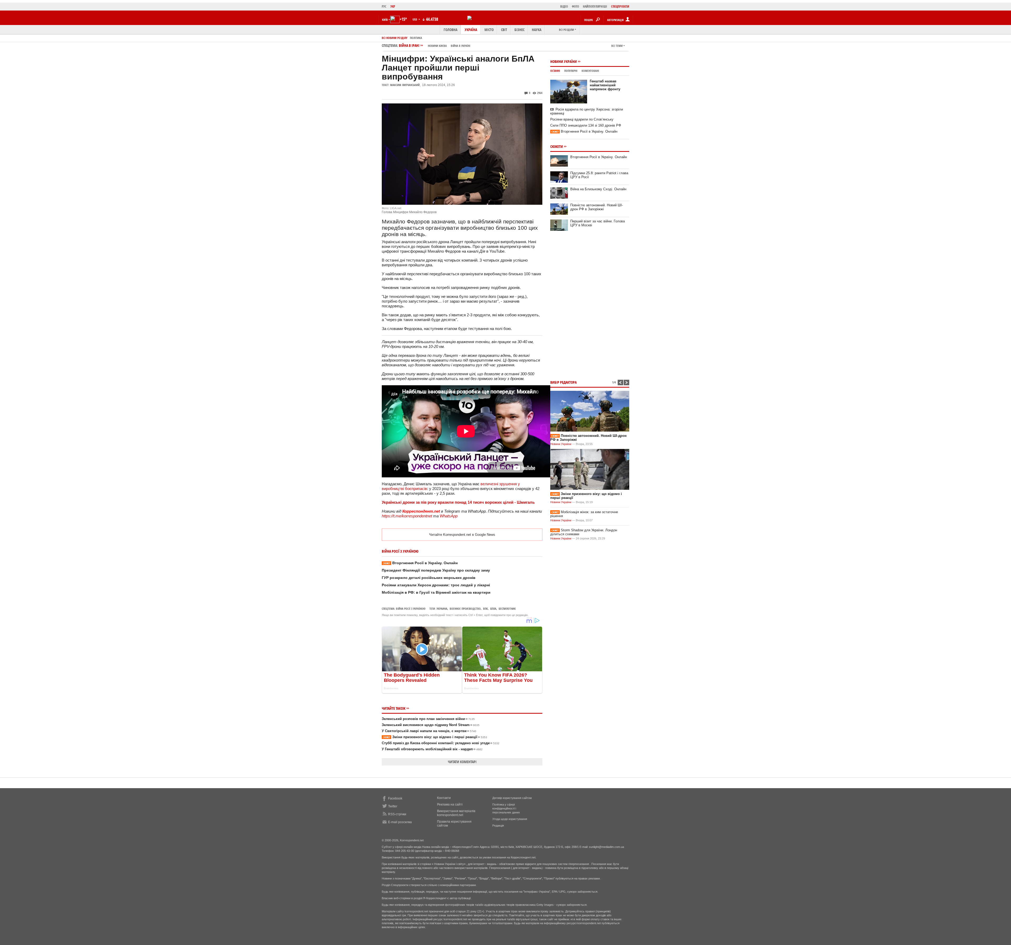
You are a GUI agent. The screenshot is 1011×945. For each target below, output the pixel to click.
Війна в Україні (460, 46)
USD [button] (415, 19)
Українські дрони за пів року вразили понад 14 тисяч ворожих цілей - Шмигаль (458, 502)
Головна (450, 29)
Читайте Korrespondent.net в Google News (462, 535)
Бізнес (519, 29)
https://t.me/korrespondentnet (407, 516)
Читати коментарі (462, 761)
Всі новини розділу (394, 38)
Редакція (498, 825)
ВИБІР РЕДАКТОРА (563, 382)
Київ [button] (385, 20)
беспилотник (507, 609)
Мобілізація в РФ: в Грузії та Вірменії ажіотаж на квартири (436, 592)
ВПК (485, 609)
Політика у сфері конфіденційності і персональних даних (506, 808)
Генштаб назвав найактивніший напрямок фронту (605, 85)
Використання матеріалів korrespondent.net (456, 813)
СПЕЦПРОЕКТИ (620, 6)
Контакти (444, 798)
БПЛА (493, 609)
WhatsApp (449, 516)
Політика (416, 38)
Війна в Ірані (434, 45)
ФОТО (575, 6)
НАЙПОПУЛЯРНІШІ (595, 6)
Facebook (395, 798)
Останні (555, 71)
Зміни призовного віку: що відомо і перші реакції (435, 737)
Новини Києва (437, 46)
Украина (442, 609)
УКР (392, 6)
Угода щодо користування (509, 819)
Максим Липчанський (405, 85)
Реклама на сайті (450, 804)
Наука (536, 29)
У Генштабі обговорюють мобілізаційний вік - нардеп (432, 749)
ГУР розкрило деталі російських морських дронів (428, 578)
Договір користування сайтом (512, 797)
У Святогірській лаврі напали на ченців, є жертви (429, 731)
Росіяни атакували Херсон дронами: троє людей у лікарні (436, 585)
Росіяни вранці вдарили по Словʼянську (581, 119)
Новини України (563, 61)
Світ (504, 29)
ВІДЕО (564, 6)
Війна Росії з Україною (410, 609)
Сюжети (556, 146)
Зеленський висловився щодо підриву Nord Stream (430, 725)
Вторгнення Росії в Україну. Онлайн (420, 563)
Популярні (570, 71)
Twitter (392, 806)
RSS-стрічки (397, 814)
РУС (384, 6)
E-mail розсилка (400, 822)
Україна (471, 29)
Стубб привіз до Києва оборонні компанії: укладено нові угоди (440, 743)
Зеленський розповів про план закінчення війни (428, 719)
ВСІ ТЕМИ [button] (617, 46)
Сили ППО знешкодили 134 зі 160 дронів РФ (585, 125)
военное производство (465, 609)
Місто (489, 29)
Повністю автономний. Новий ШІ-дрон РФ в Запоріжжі (596, 207)
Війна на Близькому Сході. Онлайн (598, 189)
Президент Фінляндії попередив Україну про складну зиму (436, 570)
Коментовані (590, 71)
